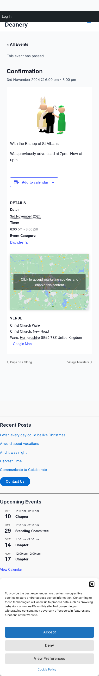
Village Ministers (78, 362)
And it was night (13, 452)
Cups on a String (20, 362)
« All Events (17, 44)
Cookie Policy (47, 669)
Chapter (21, 516)
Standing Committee (32, 530)
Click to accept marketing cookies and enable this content (49, 282)
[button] (91, 584)
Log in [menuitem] (7, 16)
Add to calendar (35, 182)
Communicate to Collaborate (23, 470)
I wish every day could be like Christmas (32, 435)
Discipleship (19, 242)
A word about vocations (19, 443)
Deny (49, 645)
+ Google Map (21, 343)
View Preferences (49, 658)
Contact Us (15, 481)
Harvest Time (11, 461)
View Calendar (11, 569)
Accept (49, 632)
